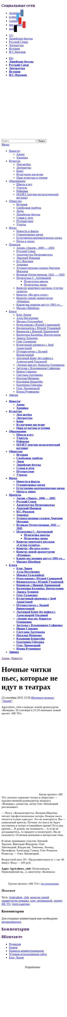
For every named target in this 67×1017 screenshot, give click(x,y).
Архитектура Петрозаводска (34, 254)
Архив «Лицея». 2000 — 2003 (35, 247)
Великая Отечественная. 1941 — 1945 (40, 274)
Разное (13, 947)
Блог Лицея (23, 314)
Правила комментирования (26, 950)
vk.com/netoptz (50, 883)
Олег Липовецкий (28, 388)
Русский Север (18, 41)
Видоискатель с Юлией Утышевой (38, 328)
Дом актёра (23, 164)
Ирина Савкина (26, 371)
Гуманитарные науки (29, 234)
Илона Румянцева (27, 391)
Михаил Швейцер (27, 308)
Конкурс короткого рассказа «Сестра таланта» (35, 543)
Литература (16, 45)
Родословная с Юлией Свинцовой (38, 324)
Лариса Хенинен (27, 338)
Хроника (22, 157)
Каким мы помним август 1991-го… (39, 304)
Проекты (14, 244)
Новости (14, 150)
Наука (13, 227)
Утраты (21, 224)
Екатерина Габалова (29, 384)
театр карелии (21, 904)
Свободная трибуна (28, 207)
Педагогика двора (35, 284)
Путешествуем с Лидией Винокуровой (31, 353)
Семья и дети (24, 217)
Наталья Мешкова (27, 378)
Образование (17, 181)
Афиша (13, 395)
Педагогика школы (36, 281)
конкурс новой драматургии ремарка (25, 899)
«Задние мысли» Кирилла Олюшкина (40, 364)
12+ (11, 35)
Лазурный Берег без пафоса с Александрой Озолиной (34, 360)
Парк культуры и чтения (31, 177)
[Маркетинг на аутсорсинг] (33, 1010)
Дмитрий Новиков (28, 257)
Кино (19, 171)
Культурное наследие (29, 174)
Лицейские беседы (21, 38)
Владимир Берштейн (29, 381)
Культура (14, 161)
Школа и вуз (24, 184)
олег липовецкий (41, 900)
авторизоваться (11, 921)
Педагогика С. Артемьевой (33, 278)
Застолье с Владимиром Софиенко (38, 368)
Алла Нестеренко (27, 318)
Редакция (15, 944)
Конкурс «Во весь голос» (32, 294)
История (14, 48)
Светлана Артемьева (29, 374)
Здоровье (22, 264)
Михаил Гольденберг (29, 321)
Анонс (20, 154)
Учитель (21, 187)
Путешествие (24, 221)
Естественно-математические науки (39, 237)
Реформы (22, 191)
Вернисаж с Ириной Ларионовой (37, 331)
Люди (20, 211)
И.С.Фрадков (17, 51)
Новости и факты (27, 231)
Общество (15, 201)
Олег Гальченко (26, 341)
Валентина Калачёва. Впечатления (38, 334)
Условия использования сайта (28, 954)
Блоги (13, 311)
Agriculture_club (19, 897)
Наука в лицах (25, 241)
